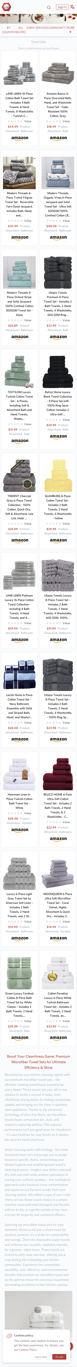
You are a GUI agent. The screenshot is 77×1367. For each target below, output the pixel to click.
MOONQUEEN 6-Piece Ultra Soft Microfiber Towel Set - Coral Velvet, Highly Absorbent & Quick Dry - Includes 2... (57, 905)
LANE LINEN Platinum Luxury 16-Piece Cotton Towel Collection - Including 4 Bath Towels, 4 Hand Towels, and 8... (19, 607)
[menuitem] (62, 7)
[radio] (8, 121)
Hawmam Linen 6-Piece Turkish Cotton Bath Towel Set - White (19, 801)
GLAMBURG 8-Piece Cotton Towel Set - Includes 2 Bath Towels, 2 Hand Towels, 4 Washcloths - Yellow (58, 507)
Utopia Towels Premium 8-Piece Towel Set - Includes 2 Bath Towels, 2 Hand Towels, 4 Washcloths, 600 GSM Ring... (58, 304)
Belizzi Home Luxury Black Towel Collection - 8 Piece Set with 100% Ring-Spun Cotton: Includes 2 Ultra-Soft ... (58, 403)
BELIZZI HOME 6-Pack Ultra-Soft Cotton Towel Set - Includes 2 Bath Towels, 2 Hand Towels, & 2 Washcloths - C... (58, 806)
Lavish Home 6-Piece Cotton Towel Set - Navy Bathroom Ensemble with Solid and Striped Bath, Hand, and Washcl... (19, 706)
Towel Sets (38, 42)
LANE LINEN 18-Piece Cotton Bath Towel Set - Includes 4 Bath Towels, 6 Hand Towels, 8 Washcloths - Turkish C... (19, 105)
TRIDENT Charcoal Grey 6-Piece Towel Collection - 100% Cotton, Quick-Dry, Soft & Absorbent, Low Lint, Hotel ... (19, 507)
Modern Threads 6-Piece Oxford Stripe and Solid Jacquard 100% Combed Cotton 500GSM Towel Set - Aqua (19, 304)
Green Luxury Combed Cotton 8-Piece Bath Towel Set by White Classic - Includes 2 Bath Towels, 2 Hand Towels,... (19, 1004)
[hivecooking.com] (8, 7)
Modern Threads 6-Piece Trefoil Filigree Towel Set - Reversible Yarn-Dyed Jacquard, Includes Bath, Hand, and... (19, 204)
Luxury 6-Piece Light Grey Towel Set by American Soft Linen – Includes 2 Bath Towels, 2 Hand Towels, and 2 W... (19, 905)
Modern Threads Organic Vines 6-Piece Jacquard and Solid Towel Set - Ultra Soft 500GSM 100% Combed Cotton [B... (58, 204)
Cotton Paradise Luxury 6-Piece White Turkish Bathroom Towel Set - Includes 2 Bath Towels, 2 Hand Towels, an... (58, 1004)
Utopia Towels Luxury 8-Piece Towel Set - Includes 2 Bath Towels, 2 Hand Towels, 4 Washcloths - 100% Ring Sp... (58, 706)
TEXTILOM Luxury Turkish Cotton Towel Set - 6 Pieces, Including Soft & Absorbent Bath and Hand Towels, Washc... (19, 405)
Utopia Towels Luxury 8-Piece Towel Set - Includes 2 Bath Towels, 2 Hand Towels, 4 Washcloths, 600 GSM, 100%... (58, 607)
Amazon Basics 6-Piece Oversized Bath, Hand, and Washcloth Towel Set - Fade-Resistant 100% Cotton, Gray (58, 105)
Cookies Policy (28, 1350)
